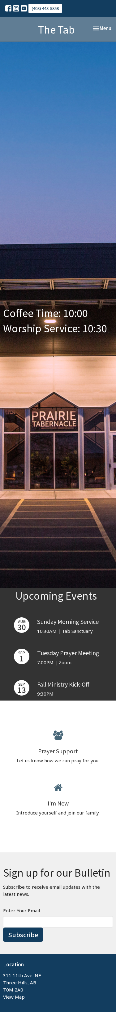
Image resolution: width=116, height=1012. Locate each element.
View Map (14, 997)
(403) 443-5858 (45, 8)
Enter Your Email (21, 910)
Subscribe (23, 934)
